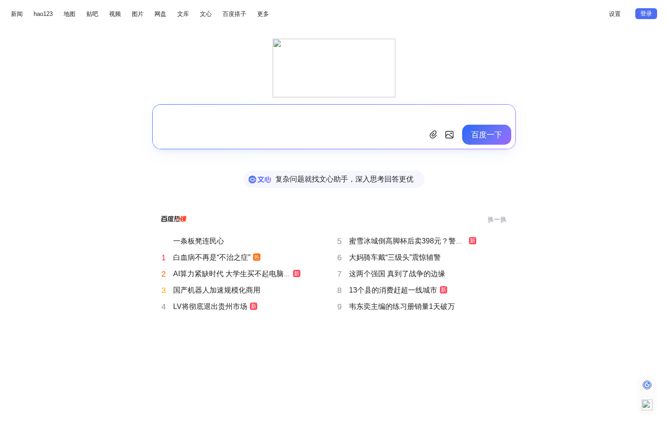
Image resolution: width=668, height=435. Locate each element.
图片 (138, 13)
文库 (183, 13)
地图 (69, 13)
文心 (206, 13)
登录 (646, 13)
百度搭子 (234, 13)
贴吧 (92, 13)
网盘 (160, 13)
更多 (263, 13)
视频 (115, 13)
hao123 (43, 13)
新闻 (17, 13)
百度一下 (486, 135)
